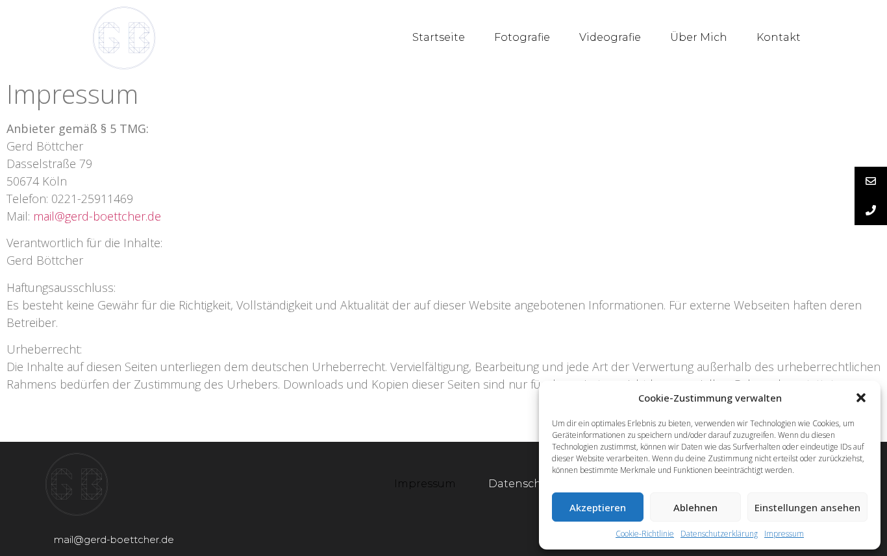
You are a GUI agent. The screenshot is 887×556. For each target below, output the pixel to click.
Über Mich (698, 37)
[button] (861, 397)
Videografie (610, 37)
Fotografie (522, 37)
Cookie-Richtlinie (645, 533)
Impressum (784, 533)
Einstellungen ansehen (807, 507)
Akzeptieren (597, 507)
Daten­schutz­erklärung (719, 533)
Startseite (438, 37)
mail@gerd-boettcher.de (97, 216)
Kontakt (778, 37)
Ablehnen (695, 507)
